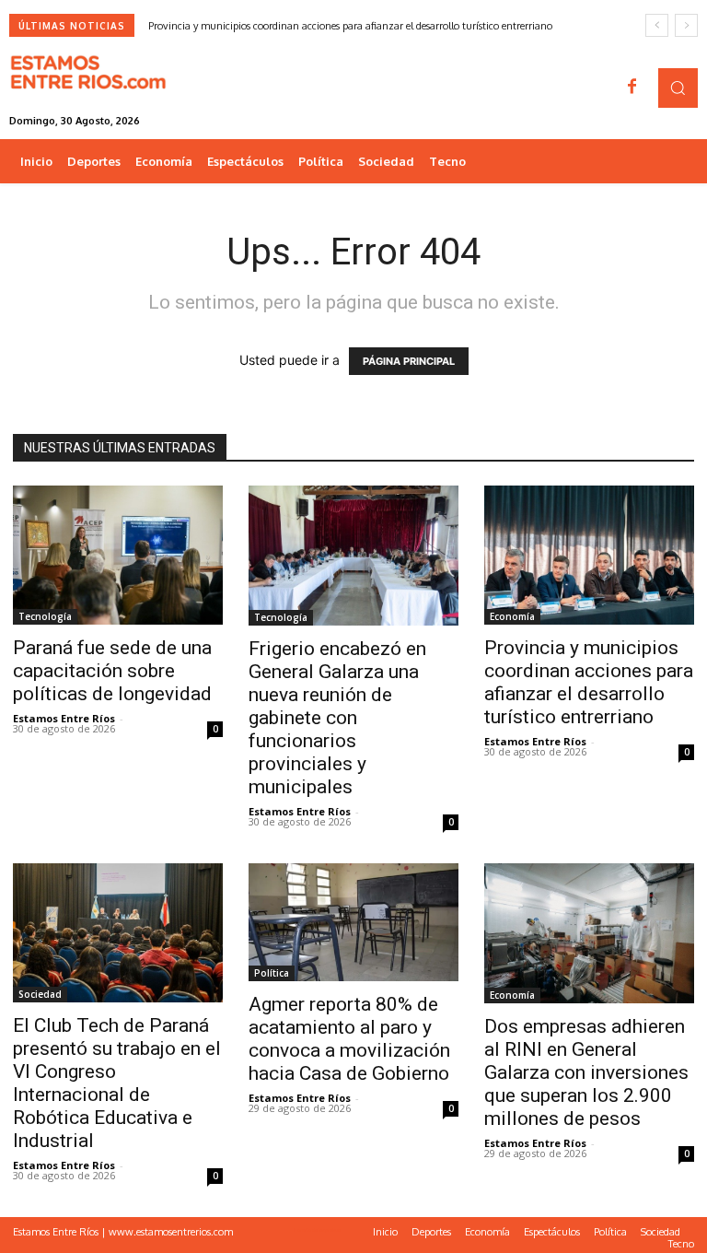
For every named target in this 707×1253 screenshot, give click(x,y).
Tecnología (45, 616)
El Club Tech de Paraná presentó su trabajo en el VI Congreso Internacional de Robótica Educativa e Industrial (117, 1083)
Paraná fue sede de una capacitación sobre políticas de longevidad (112, 671)
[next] (686, 25)
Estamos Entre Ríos (64, 718)
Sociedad (40, 994)
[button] (678, 88)
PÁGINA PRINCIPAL (409, 361)
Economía (512, 616)
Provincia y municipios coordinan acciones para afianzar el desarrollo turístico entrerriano (350, 25)
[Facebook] (632, 87)
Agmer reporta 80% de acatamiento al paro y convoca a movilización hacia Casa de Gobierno (349, 1038)
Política (271, 972)
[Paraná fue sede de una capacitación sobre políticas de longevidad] (118, 556)
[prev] (656, 25)
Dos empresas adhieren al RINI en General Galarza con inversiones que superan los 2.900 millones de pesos (586, 1072)
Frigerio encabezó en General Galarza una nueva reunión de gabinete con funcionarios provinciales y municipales (337, 718)
